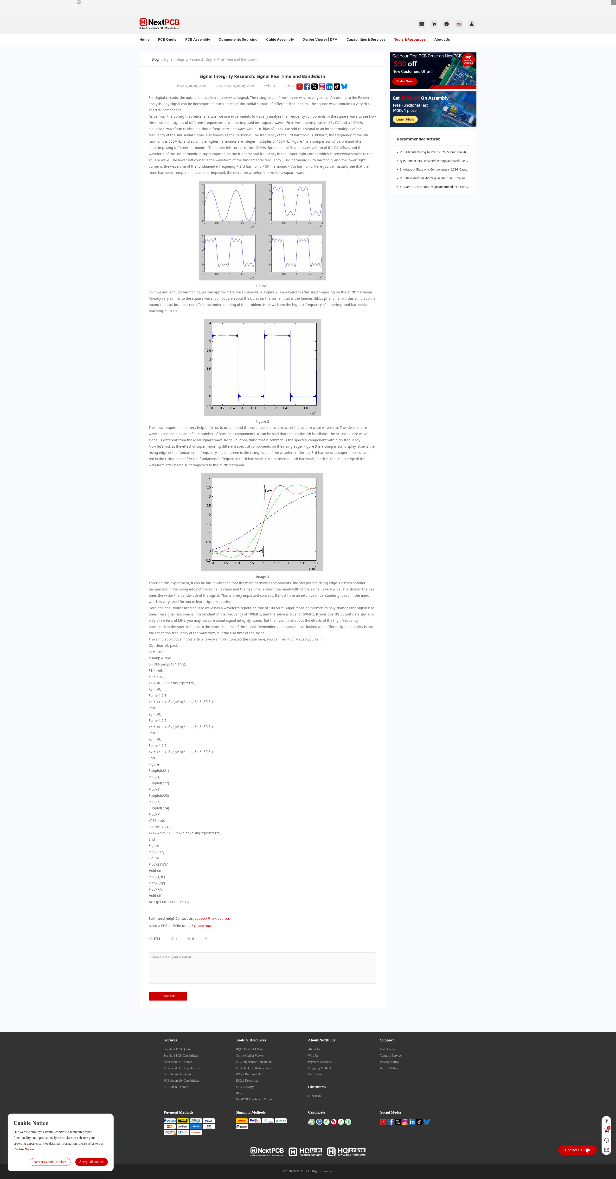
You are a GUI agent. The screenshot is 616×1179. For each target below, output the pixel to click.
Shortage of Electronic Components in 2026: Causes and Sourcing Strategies (451, 169)
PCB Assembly (197, 39)
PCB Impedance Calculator (253, 1062)
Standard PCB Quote (177, 1049)
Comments (168, 996)
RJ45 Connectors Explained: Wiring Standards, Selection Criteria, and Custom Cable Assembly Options (467, 161)
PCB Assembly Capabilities (181, 1080)
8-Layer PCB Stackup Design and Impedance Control (435, 187)
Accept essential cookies (50, 1162)
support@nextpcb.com (213, 918)
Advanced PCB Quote (178, 1062)
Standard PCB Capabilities (181, 1055)
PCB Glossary (245, 1087)
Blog (155, 59)
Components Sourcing (238, 39)
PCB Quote (167, 39)
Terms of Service (391, 1055)
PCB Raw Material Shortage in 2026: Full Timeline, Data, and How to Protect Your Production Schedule (467, 178)
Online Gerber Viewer (250, 1055)
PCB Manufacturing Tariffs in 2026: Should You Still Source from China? (447, 152)
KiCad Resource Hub (249, 1074)
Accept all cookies (91, 1162)
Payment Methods (320, 1062)
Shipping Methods (320, 1068)
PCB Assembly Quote (178, 1074)
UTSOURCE (316, 1096)
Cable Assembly (280, 39)
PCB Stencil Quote (176, 1087)
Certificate (315, 1074)
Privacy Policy (389, 1062)
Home (144, 39)
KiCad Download (247, 1080)
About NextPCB (321, 1040)
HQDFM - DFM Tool (249, 1049)
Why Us (313, 1055)
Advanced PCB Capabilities (182, 1068)
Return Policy (389, 1068)
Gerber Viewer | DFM (320, 39)
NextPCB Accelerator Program (255, 1099)
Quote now (203, 925)
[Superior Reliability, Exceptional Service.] (308, 2)
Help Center (388, 1049)
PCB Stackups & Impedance (254, 1068)
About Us (442, 39)
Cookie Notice (23, 1149)
